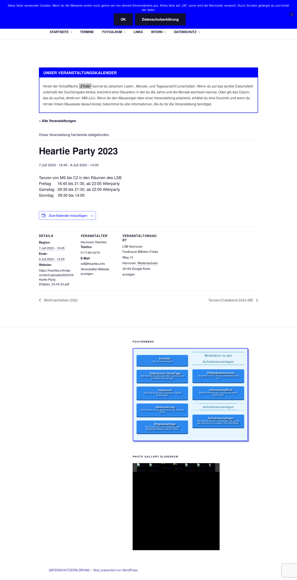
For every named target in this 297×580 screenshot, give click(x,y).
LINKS (138, 32)
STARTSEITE (59, 32)
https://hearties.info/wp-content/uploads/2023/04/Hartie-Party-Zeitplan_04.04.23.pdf (56, 277)
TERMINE (87, 32)
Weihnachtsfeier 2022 (60, 300)
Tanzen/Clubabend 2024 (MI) (231, 300)
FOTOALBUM (112, 32)
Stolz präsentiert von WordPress (115, 570)
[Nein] (291, 14)
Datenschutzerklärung (160, 19)
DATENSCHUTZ (185, 32)
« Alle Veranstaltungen (57, 120)
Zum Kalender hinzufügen (68, 215)
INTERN (156, 32)
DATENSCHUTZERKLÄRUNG (69, 570)
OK (123, 19)
